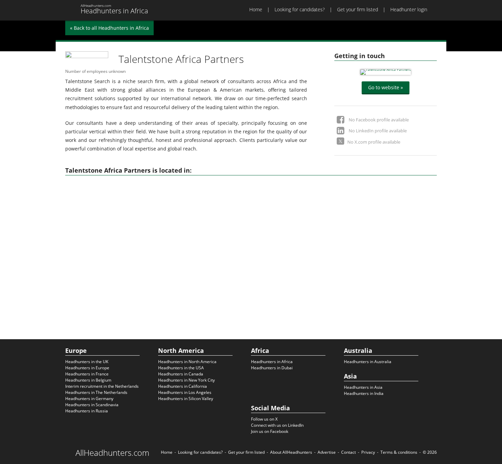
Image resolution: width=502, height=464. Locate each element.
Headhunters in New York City (186, 380)
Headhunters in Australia (367, 361)
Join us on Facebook (269, 431)
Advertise (327, 452)
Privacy (368, 452)
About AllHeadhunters (291, 452)
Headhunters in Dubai (272, 368)
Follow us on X (264, 419)
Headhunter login (408, 9)
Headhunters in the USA (181, 368)
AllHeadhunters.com (112, 453)
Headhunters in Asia (363, 387)
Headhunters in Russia (86, 411)
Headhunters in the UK (86, 361)
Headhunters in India (364, 393)
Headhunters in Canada (180, 374)
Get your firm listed (357, 9)
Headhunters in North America (187, 361)
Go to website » (385, 87)
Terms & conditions (398, 452)
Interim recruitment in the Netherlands (102, 386)
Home (255, 9)
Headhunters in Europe (87, 368)
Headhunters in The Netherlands (96, 392)
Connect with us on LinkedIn (277, 425)
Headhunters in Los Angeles (184, 392)
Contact (348, 452)
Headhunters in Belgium (88, 380)
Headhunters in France (87, 374)
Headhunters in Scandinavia (91, 405)
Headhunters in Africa (272, 361)
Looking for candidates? (300, 9)
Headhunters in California (182, 386)
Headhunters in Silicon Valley (185, 398)
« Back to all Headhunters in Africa (109, 28)
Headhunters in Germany (89, 398)
